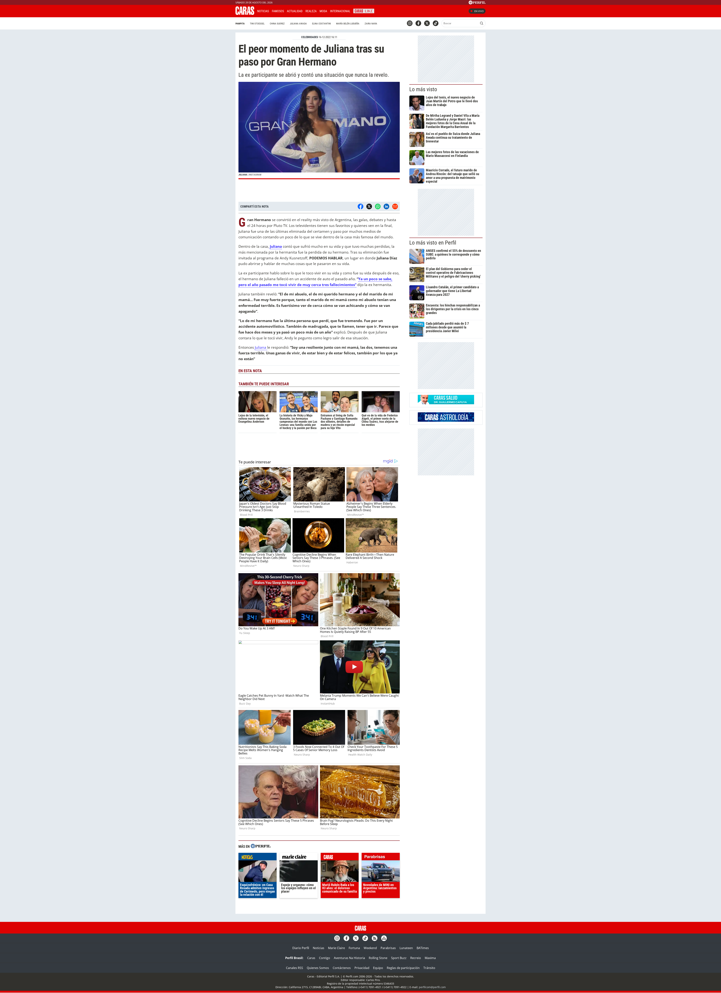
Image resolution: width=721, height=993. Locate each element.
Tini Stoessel (257, 23)
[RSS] (374, 938)
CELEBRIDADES (309, 37)
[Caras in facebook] (418, 23)
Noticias (263, 11)
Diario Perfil (300, 948)
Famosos (278, 11)
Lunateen (406, 948)
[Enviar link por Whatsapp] (378, 206)
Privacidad (361, 968)
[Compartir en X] (369, 206)
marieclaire (299, 857)
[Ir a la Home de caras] (244, 14)
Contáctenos (342, 968)
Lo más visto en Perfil (432, 242)
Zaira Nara (371, 23)
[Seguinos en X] (427, 23)
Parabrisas (388, 948)
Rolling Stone (378, 958)
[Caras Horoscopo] (446, 421)
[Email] (395, 206)
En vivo (479, 11)
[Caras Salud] (446, 403)
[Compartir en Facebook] (360, 206)
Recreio (415, 958)
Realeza (311, 11)
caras (340, 857)
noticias (257, 857)
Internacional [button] (340, 11)
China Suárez (277, 23)
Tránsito (429, 968)
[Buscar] (481, 23)
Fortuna (354, 948)
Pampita (240, 23)
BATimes (423, 948)
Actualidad (294, 11)
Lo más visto (423, 89)
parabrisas (381, 857)
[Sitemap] (384, 938)
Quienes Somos (318, 968)
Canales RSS (294, 968)
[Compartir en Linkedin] (386, 206)
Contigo (324, 958)
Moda (323, 11)
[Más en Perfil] (261, 846)
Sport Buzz (399, 958)
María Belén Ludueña (347, 23)
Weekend (370, 948)
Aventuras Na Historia (349, 958)
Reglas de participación (403, 968)
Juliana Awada (298, 23)
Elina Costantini (321, 23)
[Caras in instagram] (410, 23)
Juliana (261, 347)
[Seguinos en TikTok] (435, 23)
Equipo (378, 968)
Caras (311, 958)
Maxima (430, 958)
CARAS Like (363, 10)
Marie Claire (336, 948)
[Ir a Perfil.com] (477, 3)
